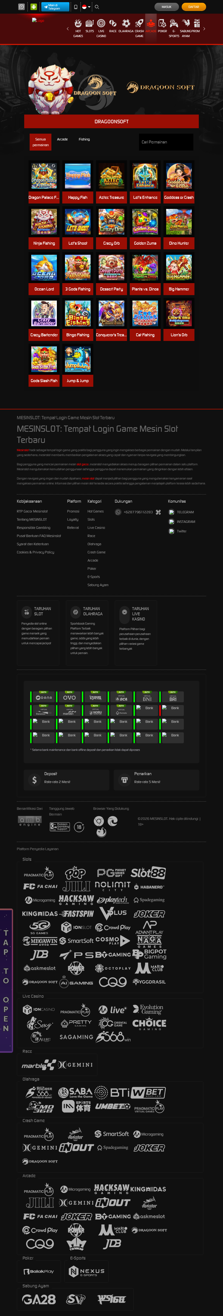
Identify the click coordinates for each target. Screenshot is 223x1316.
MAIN (46, 176)
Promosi (197, 31)
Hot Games (78, 33)
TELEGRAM (185, 512)
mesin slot (88, 478)
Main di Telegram (54, 6)
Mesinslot (23, 450)
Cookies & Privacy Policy (35, 552)
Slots (90, 31)
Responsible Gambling (33, 527)
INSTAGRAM (186, 521)
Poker (162, 31)
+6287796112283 (138, 512)
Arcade (150, 31)
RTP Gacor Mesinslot (32, 511)
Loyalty (72, 519)
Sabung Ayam (185, 33)
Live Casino (101, 33)
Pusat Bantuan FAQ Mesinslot (39, 535)
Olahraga (126, 31)
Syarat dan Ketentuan (33, 544)
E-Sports (174, 33)
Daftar (193, 7)
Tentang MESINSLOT (32, 519)
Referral (73, 527)
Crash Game (139, 33)
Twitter (182, 531)
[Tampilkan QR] (158, 512)
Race (112, 31)
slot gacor (83, 464)
